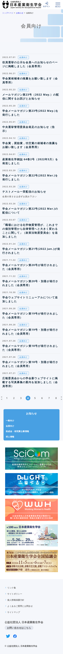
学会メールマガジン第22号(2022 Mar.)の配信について (30, 210)
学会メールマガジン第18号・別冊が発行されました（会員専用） (30, 364)
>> (61, 398)
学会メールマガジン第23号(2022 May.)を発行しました (30, 112)
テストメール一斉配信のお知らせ (24, 191)
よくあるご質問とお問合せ (20, 606)
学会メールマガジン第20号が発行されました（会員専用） (30, 267)
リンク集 (11, 587)
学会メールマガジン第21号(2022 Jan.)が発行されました (31, 250)
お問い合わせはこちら (19, 627)
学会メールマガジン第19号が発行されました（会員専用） (30, 315)
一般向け (10, 420)
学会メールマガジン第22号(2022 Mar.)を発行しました (30, 177)
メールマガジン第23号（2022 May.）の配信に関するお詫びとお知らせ (30, 96)
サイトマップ (13, 612)
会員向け (10, 425)
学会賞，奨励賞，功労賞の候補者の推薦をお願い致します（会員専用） (30, 145)
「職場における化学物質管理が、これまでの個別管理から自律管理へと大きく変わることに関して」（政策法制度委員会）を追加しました (30, 230)
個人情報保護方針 (15, 600)
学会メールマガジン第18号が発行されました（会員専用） (30, 347)
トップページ (7, 13)
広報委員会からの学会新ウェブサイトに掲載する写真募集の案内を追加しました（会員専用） (30, 382)
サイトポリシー (14, 593)
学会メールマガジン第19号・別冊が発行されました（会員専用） (30, 331)
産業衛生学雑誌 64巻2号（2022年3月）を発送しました (30, 161)
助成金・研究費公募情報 (17, 431)
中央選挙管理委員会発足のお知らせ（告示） (28, 129)
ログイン (46, 6)
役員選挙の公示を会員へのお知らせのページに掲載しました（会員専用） (30, 64)
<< (1, 398)
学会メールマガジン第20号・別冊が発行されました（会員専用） (30, 283)
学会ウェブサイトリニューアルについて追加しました (30, 299)
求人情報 (10, 436)
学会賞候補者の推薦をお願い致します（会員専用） (30, 80)
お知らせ (19, 13)
